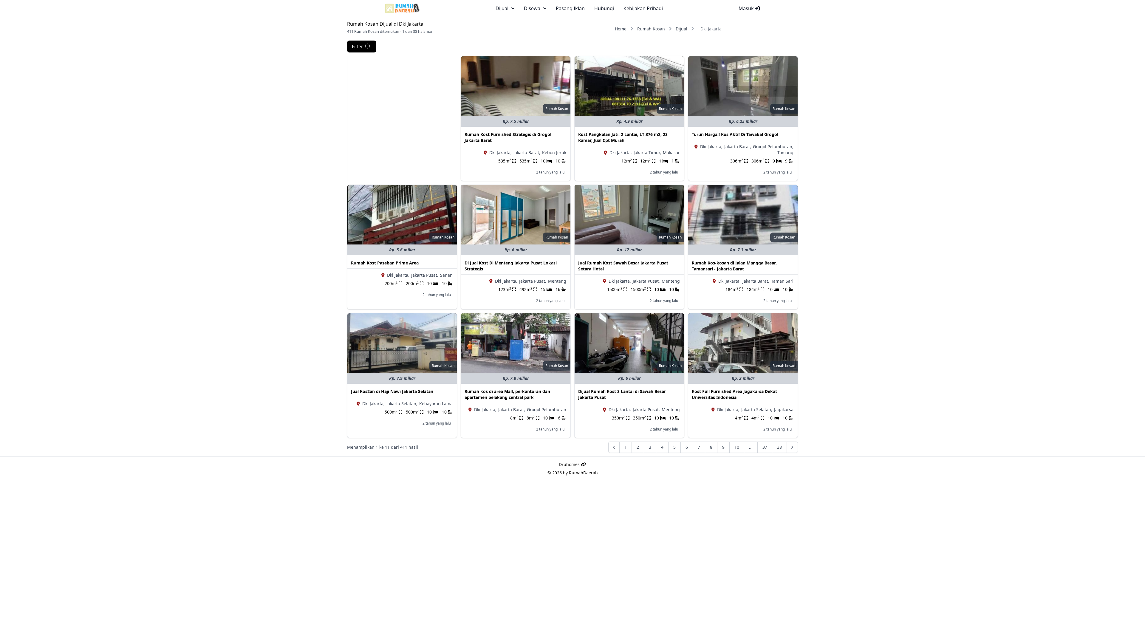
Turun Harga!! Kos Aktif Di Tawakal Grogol (735, 134)
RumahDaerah (583, 473)
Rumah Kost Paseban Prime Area (385, 263)
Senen (446, 275)
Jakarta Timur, (647, 152)
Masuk (747, 8)
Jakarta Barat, (526, 152)
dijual (502, 8)
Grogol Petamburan (546, 409)
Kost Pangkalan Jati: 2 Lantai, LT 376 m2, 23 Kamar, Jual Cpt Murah (623, 137)
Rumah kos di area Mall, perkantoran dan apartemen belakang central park (507, 394)
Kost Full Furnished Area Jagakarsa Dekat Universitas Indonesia (734, 394)
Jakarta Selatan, (401, 403)
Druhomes (570, 464)
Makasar (671, 152)
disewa (532, 8)
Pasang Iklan (570, 8)
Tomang (785, 152)
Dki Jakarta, (500, 152)
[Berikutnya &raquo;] (792, 447)
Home (620, 29)
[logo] (402, 8)
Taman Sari (782, 281)
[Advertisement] (402, 98)
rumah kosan (556, 108)
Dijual (681, 29)
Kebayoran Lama (436, 403)
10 (736, 447)
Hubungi (604, 8)
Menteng (557, 281)
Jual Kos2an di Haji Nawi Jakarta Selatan (392, 391)
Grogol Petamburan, (773, 146)
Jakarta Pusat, (424, 275)
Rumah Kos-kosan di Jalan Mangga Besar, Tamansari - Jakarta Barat (734, 266)
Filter (357, 46)
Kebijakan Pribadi (643, 8)
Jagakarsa (783, 409)
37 (764, 447)
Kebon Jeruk (554, 152)
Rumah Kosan (651, 29)
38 (779, 447)
